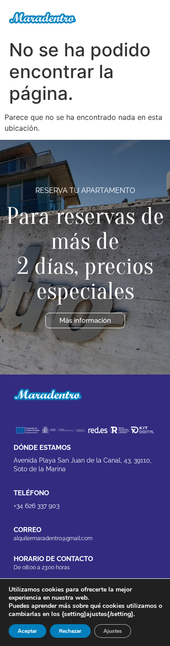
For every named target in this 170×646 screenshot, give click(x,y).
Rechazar (70, 631)
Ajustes (112, 631)
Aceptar (27, 631)
